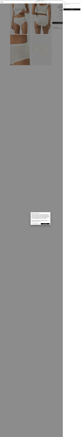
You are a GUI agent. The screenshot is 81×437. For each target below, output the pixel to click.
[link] (61, 24)
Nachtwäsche (46, 2)
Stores (42, 1)
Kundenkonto (59, 28)
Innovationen (31, 2)
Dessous (40, 2)
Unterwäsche (42, 2)
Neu (33, 2)
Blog (44, 1)
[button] (61, 10)
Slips (37, 2)
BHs (35, 2)
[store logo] (2, 2)
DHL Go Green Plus (43, 0)
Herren (39, 1)
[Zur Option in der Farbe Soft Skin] (59, 13)
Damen (36, 1)
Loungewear (50, 2)
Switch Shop (72, 9)
